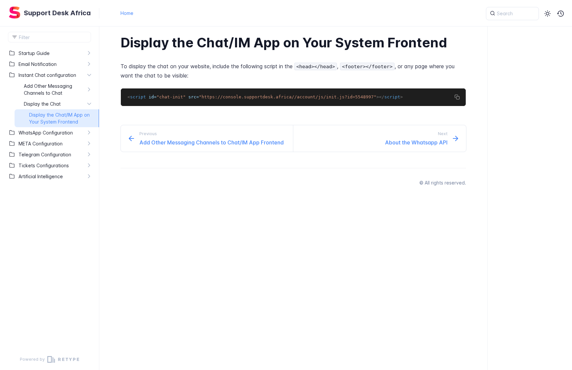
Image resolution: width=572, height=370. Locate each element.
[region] (49, 198)
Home (126, 13)
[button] (560, 13)
